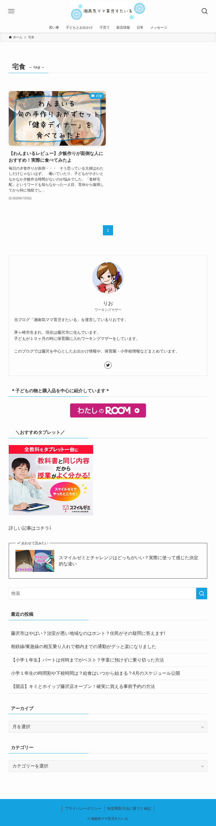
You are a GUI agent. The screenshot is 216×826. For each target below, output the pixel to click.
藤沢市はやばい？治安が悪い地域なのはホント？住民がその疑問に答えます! (88, 633)
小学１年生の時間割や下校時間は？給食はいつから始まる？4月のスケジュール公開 (95, 673)
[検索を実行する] (201, 593)
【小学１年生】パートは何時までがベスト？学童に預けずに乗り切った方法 (87, 660)
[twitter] (108, 365)
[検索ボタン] (205, 11)
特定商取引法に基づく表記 (129, 808)
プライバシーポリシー (83, 808)
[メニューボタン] (11, 11)
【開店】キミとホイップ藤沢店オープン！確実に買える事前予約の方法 (83, 686)
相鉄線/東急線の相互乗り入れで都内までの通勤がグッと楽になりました (83, 646)
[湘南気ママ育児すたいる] (108, 11)
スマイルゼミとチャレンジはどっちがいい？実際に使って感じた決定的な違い (128, 560)
